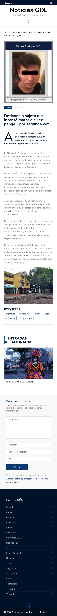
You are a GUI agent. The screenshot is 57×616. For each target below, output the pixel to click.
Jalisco (9, 548)
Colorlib (41, 612)
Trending (10, 589)
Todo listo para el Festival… (19, 381)
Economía (10, 522)
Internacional (12, 543)
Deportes (10, 517)
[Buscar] (51, 3)
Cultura (9, 512)
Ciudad (8, 108)
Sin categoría (12, 573)
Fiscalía (37, 313)
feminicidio (24, 313)
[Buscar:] (13, 3)
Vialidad (10, 594)
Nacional (10, 558)
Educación (11, 532)
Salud (8, 563)
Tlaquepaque (25, 318)
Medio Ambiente (14, 553)
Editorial (10, 527)
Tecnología (11, 583)
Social (9, 578)
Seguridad (11, 568)
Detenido (10, 313)
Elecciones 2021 (14, 537)
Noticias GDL (28, 10)
